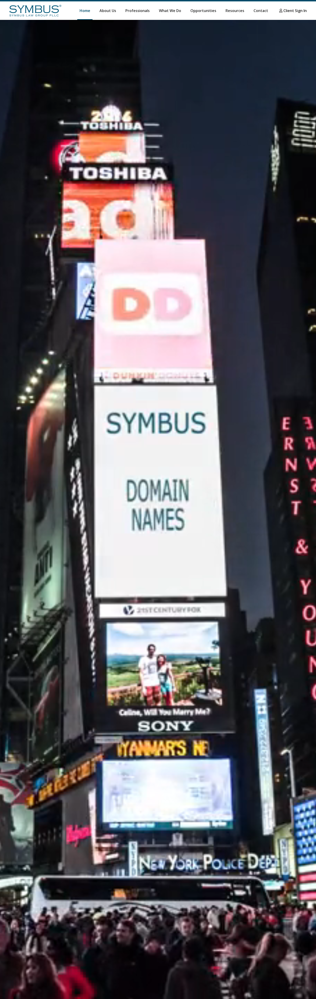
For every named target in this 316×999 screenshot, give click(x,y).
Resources (235, 10)
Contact (261, 10)
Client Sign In (294, 10)
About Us (107, 10)
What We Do (170, 10)
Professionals (137, 10)
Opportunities (203, 10)
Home (85, 10)
